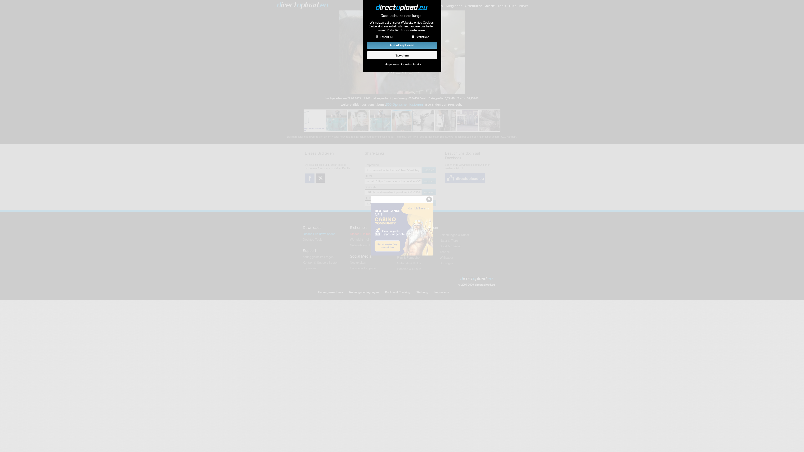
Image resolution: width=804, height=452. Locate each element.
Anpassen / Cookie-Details (403, 64)
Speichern (402, 55)
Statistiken (422, 37)
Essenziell (386, 37)
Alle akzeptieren (402, 45)
